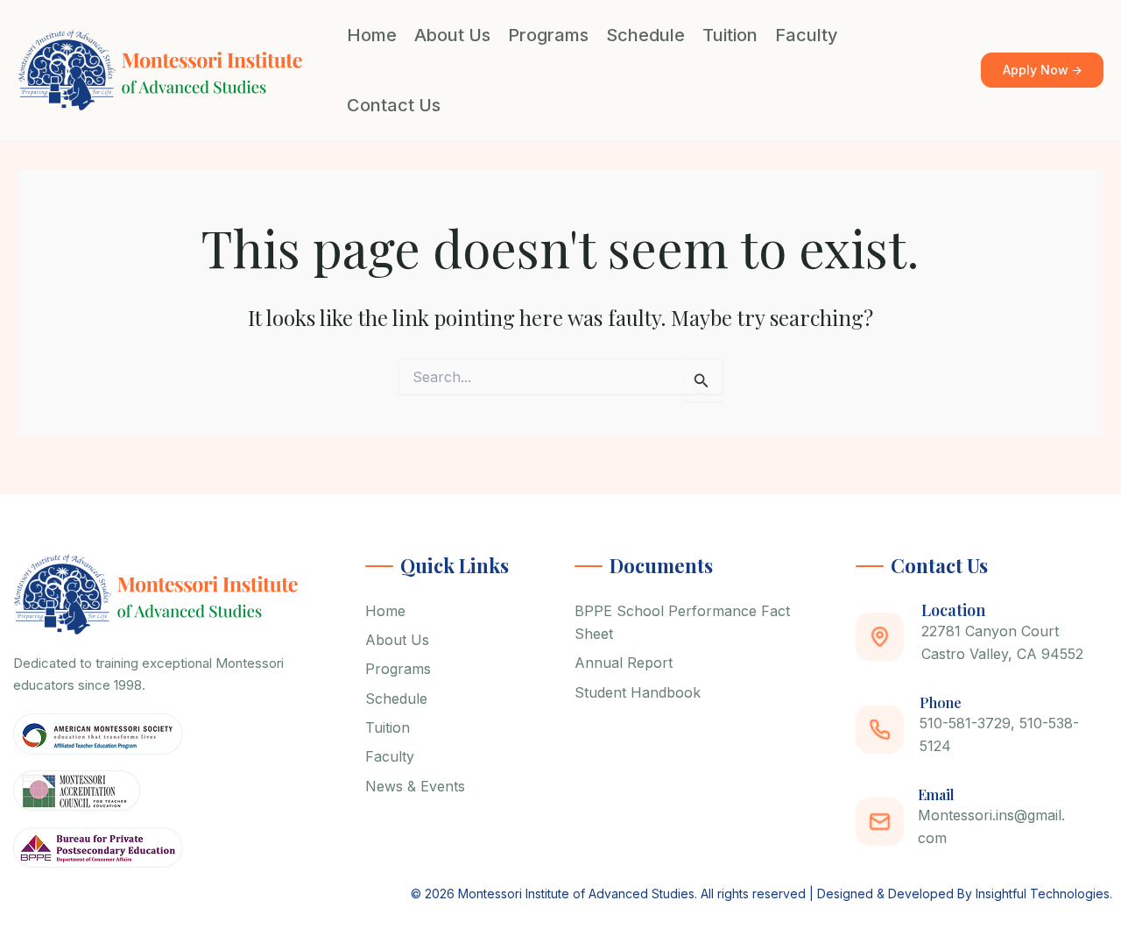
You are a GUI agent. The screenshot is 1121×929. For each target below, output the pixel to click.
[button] (1042, 71)
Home (372, 35)
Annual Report (624, 662)
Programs (548, 35)
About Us (452, 35)
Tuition (730, 35)
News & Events (415, 786)
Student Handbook (638, 692)
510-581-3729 (965, 723)
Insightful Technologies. (1044, 893)
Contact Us (394, 105)
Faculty (806, 35)
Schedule (645, 35)
